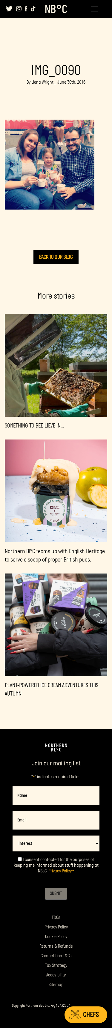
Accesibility (56, 975)
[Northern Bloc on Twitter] (9, 8)
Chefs (91, 1014)
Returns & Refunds (56, 946)
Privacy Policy (60, 871)
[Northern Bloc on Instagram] (19, 8)
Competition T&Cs (56, 956)
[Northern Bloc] (56, 9)
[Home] (56, 747)
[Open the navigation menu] (94, 9)
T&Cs (56, 917)
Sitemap (56, 985)
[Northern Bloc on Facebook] (26, 8)
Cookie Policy (56, 937)
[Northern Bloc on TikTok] (33, 8)
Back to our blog (56, 257)
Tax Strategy (56, 965)
